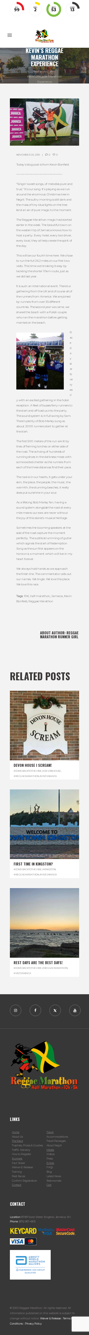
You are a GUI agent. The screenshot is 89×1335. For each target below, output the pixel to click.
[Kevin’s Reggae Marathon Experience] (44, 121)
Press (49, 1158)
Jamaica (57, 596)
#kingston (49, 869)
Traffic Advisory (21, 1150)
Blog (49, 1171)
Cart (48, 1185)
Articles (48, 71)
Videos (50, 1154)
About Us (17, 1136)
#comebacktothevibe (28, 771)
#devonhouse (51, 771)
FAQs (49, 1167)
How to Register (21, 1154)
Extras (50, 1163)
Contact (16, 1185)
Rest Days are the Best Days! (38, 962)
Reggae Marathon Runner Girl (59, 634)
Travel (49, 1132)
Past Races (18, 1176)
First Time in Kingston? (33, 863)
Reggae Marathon (40, 601)
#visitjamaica (48, 776)
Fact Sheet (18, 1163)
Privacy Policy (33, 1323)
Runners (17, 1158)
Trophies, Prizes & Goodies (27, 1145)
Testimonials (53, 1180)
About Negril (54, 1145)
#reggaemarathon (26, 776)
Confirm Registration (24, 1180)
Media (50, 1150)
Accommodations (57, 1136)
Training (17, 1171)
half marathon (40, 596)
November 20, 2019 (28, 154)
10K (26, 596)
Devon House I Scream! (33, 765)
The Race (17, 1141)
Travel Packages (56, 1141)
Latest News (53, 1176)
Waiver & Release (22, 1167)
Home (37, 71)
